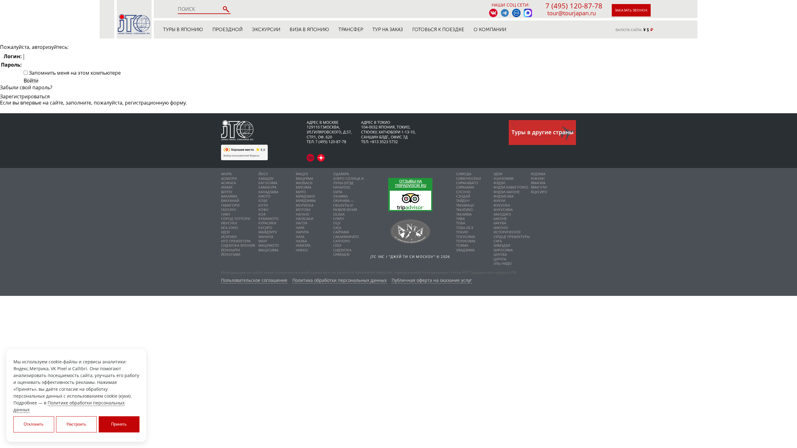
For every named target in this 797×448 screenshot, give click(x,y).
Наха (300, 236)
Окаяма (340, 196)
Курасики (267, 223)
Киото (264, 196)
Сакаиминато (346, 236)
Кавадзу (266, 178)
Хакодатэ (502, 214)
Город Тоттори (235, 218)
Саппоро (341, 241)
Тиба (460, 218)
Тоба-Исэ (464, 227)
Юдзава (538, 173)
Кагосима (267, 182)
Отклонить (34, 424)
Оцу (337, 223)
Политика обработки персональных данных (339, 280)
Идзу (225, 232)
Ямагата (538, 182)
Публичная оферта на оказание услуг (432, 280)
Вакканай (230, 200)
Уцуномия (503, 178)
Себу (337, 245)
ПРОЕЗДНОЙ (227, 29)
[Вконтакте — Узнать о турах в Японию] (493, 13)
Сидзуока (342, 250)
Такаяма (464, 214)
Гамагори (230, 205)
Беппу (226, 191)
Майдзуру (267, 232)
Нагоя (301, 223)
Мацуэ (302, 173)
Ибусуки (229, 223)
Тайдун (462, 200)
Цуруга (499, 259)
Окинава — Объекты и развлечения (345, 205)
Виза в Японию (309, 29)
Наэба (301, 241)
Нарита (302, 232)
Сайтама (341, 232)
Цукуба (500, 254)
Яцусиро (539, 191)
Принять (119, 424)
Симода (463, 173)
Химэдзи (501, 245)
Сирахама (465, 187)
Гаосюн (228, 209)
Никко (302, 250)
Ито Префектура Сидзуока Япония (238, 243)
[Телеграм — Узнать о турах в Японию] (505, 13)
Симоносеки (468, 178)
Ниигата (303, 245)
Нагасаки (304, 218)
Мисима (303, 187)
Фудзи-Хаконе (506, 191)
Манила (265, 236)
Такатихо (464, 209)
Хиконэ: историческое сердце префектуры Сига (511, 234)
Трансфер (350, 29)
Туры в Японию (183, 29)
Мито (301, 191)
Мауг (263, 241)
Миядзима (306, 200)
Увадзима (465, 250)
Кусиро (265, 227)
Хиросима (503, 250)
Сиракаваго (467, 182)
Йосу (263, 173)
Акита (226, 173)
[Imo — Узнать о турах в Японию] (516, 13)
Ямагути (539, 187)
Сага (337, 227)
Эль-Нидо (502, 263)
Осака (339, 214)
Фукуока (501, 205)
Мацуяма (304, 178)
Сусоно (463, 191)
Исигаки (229, 236)
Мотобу (303, 209)
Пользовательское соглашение (254, 280)
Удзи (497, 173)
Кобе (262, 200)
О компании (490, 29)
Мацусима (268, 250)
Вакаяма (229, 196)
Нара (300, 227)
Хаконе (500, 218)
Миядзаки (305, 196)
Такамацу (465, 205)
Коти (263, 205)
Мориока (305, 205)
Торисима (465, 241)
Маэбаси (304, 182)
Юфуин (538, 178)
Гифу (225, 214)
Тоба (460, 223)
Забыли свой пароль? (26, 87)
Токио (462, 232)
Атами (226, 187)
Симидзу (341, 254)
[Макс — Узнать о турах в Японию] (528, 13)
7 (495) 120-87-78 (573, 6)
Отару (338, 218)
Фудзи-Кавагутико (510, 187)
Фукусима (503, 209)
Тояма (462, 245)
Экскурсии (266, 29)
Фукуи (499, 200)
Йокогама (230, 254)
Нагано (302, 214)
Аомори (229, 178)
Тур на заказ (387, 29)
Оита (337, 191)
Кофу (263, 209)
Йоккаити (230, 250)
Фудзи (499, 182)
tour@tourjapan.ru (571, 13)
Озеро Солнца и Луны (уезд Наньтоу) (348, 183)
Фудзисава (503, 196)
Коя (262, 214)
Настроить (76, 424)
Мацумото (268, 245)
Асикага (228, 182)
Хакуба (499, 223)
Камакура (267, 187)
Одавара (341, 173)
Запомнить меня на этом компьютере (74, 72)
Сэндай (463, 196)
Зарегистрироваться (25, 96)
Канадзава (268, 191)
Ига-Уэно (229, 227)
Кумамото (268, 218)
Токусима (465, 236)
